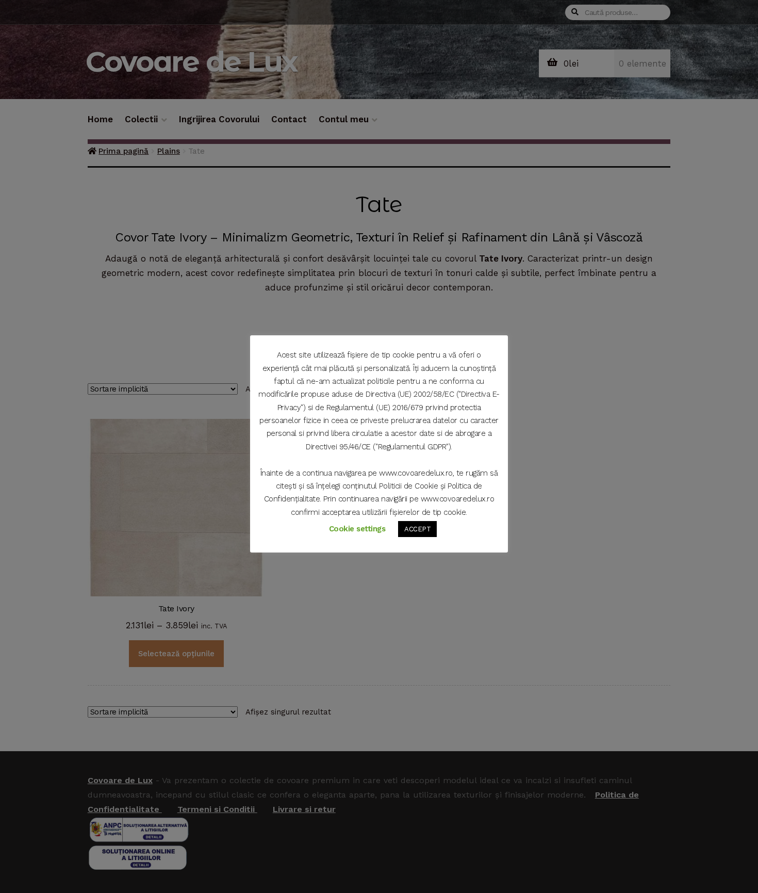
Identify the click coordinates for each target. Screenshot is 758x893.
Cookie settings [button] (357, 528)
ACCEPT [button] (417, 529)
